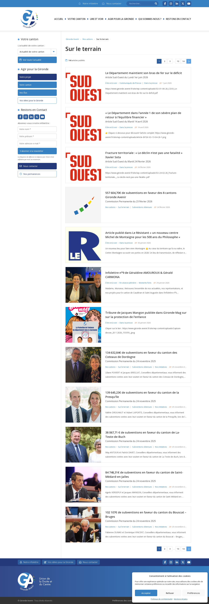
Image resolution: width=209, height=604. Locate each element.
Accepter (146, 593)
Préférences (193, 593)
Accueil (58, 19)
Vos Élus (23, 92)
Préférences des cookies (123, 600)
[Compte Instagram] (170, 3)
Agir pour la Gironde (121, 19)
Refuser (170, 593)
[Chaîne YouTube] (188, 3)
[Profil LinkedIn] (176, 3)
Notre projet (25, 77)
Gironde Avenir (72, 39)
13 (178, 61)
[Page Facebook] (165, 3)
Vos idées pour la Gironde (31, 100)
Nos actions (88, 39)
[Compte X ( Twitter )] (182, 3)
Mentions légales (180, 599)
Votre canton (76, 19)
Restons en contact (178, 19)
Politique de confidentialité (161, 599)
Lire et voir (96, 19)
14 (183, 61)
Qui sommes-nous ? (149, 19)
